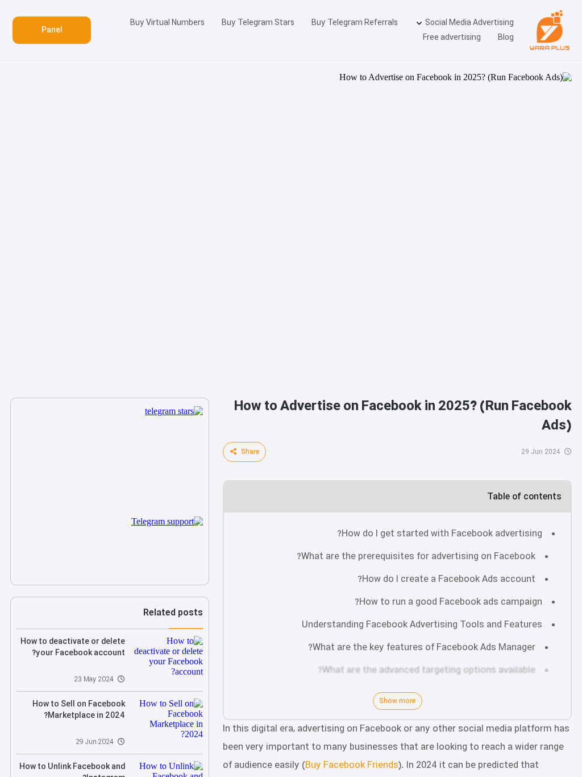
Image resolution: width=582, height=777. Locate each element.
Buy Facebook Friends (351, 765)
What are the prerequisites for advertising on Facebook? (416, 556)
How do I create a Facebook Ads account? (446, 579)
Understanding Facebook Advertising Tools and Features (422, 624)
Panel (52, 30)
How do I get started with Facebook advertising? (439, 533)
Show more (397, 701)
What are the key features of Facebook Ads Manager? (421, 647)
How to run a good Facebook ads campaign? (448, 602)
